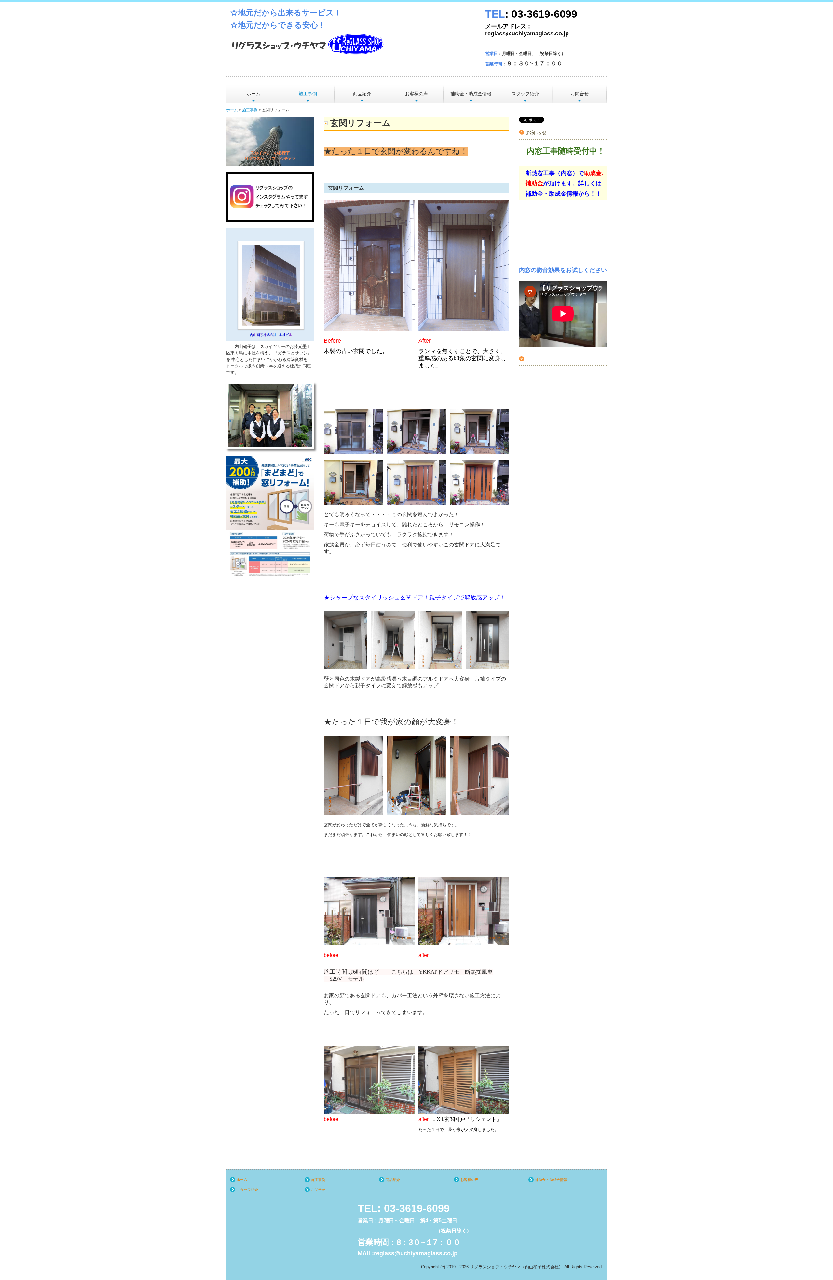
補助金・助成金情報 (470, 93)
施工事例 (308, 93)
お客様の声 (416, 93)
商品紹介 (362, 93)
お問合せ (579, 93)
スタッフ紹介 (525, 93)
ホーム (253, 93)
